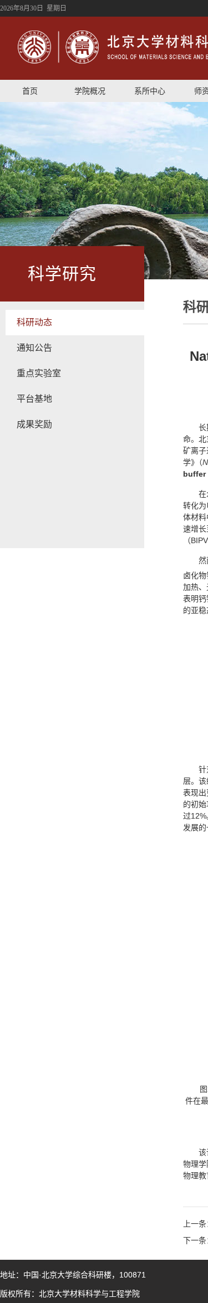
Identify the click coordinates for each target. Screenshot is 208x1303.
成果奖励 (34, 424)
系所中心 (149, 90)
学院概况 (89, 90)
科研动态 (34, 322)
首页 (30, 90)
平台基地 (34, 398)
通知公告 (34, 347)
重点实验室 (39, 373)
